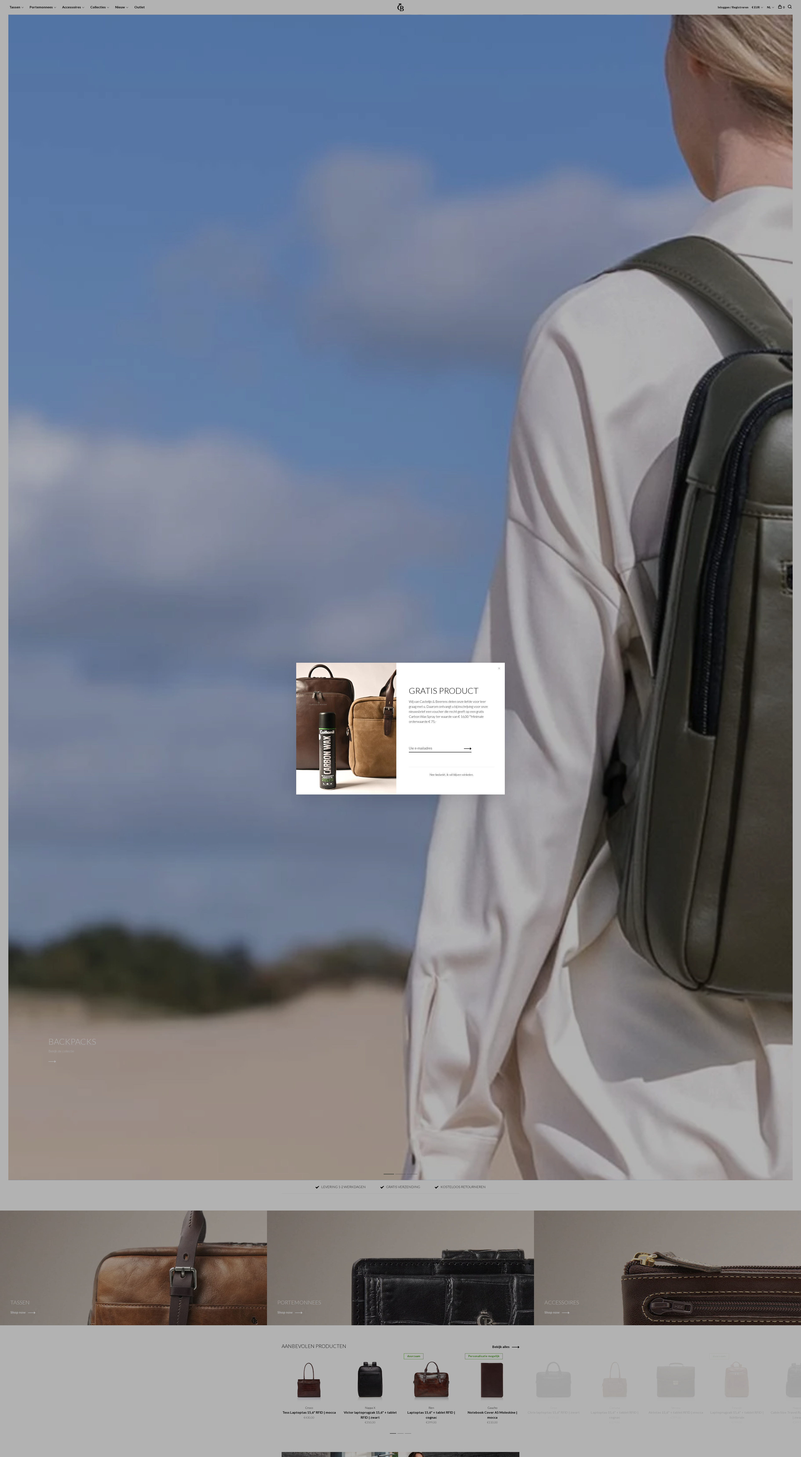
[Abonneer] (466, 748)
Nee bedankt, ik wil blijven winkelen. (452, 774)
